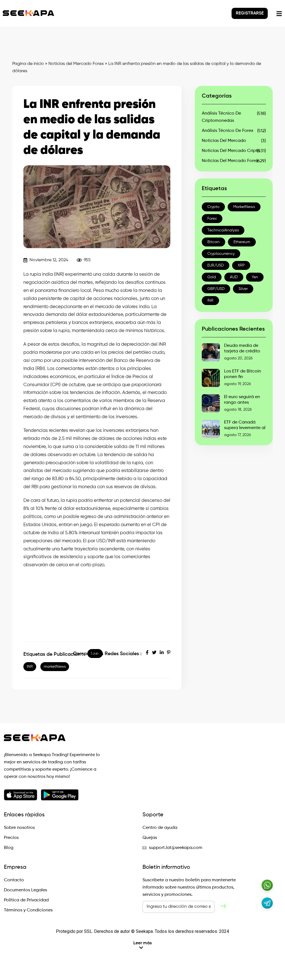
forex (212, 219)
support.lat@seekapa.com (175, 848)
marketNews (55, 667)
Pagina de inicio (28, 64)
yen (255, 277)
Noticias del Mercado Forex (76, 64)
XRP (241, 265)
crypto (213, 207)
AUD (234, 277)
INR (30, 667)
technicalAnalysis (223, 230)
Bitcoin (213, 242)
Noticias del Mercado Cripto (231, 151)
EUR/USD (215, 265)
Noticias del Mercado (224, 141)
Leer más (142, 943)
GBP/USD (216, 289)
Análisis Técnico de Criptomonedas (221, 117)
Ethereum (242, 242)
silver (243, 289)
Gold (211, 277)
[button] (142, 945)
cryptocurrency (221, 254)
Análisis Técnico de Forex (227, 131)
